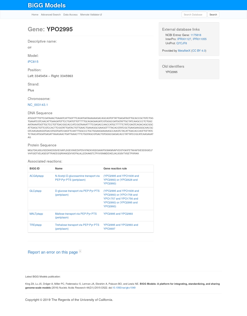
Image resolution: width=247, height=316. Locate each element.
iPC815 (33, 61)
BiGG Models (47, 5)
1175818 (196, 35)
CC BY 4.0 (198, 50)
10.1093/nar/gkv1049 (123, 287)
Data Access (70, 14)
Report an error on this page (53, 252)
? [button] (80, 251)
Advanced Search (51, 14)
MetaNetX (184, 50)
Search (213, 14)
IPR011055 (200, 39)
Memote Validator (90, 14)
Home (35, 14)
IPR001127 (184, 39)
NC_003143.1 (38, 104)
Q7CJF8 (181, 43)
